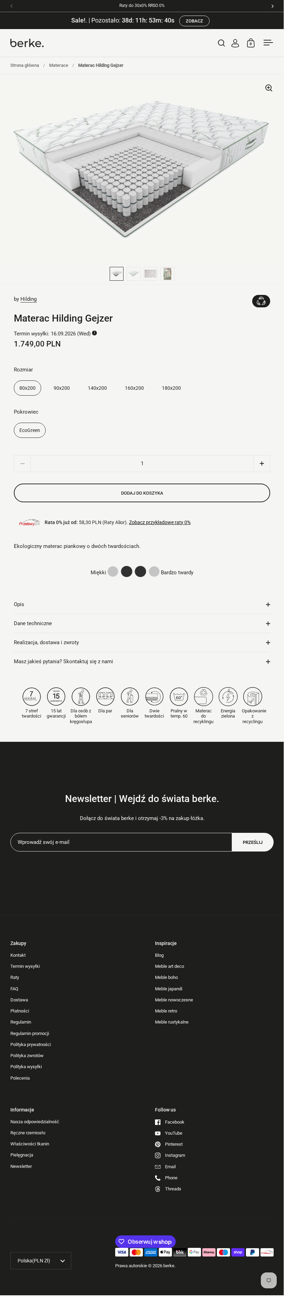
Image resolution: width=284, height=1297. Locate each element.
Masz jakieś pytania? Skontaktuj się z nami (63, 661)
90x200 (62, 388)
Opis (19, 604)
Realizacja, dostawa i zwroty (46, 642)
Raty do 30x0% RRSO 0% (142, 5)
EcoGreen (29, 430)
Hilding (28, 299)
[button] (261, 463)
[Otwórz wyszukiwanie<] (221, 42)
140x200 (97, 388)
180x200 (171, 388)
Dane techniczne (33, 623)
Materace (58, 65)
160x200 (134, 388)
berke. (169, 1265)
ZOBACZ (194, 21)
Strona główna (24, 65)
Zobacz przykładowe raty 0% (160, 522)
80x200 (27, 388)
